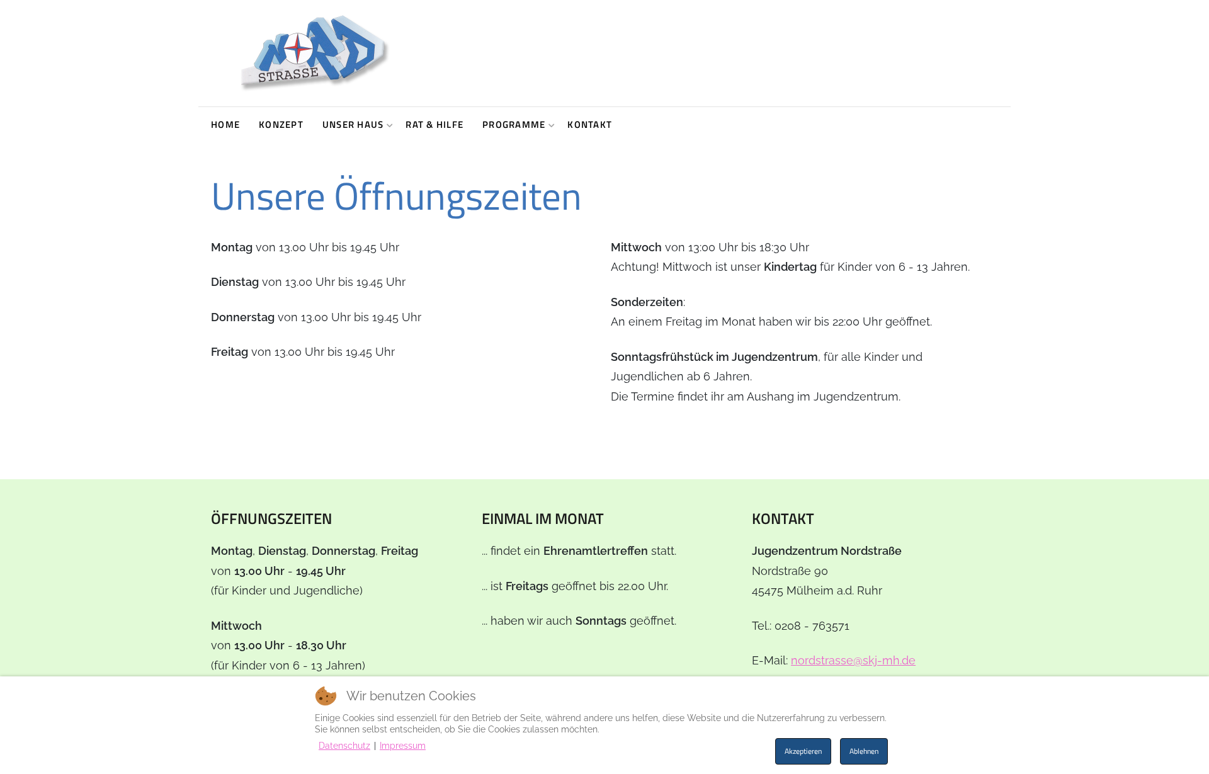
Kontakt (589, 124)
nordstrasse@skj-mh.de (853, 660)
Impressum (403, 746)
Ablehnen (863, 751)
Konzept (281, 124)
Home (225, 124)
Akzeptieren (803, 751)
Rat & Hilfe (434, 124)
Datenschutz (344, 746)
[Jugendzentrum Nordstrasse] (314, 53)
